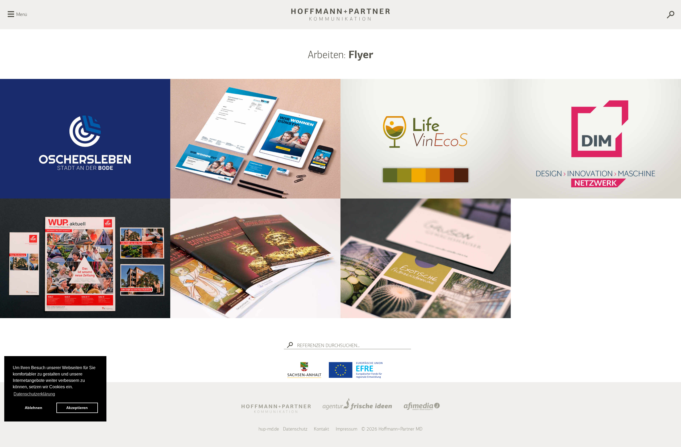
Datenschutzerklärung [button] (34, 394)
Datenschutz (295, 429)
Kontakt (321, 429)
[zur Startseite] (340, 14)
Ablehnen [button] (33, 408)
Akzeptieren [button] (77, 408)
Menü (21, 14)
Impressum (346, 429)
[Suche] (623, 15)
